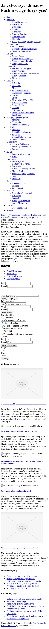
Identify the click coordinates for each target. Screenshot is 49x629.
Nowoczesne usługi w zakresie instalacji (16, 491)
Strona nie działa (11, 323)
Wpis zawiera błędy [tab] (15, 276)
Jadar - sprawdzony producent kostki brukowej (19, 431)
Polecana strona (8, 301)
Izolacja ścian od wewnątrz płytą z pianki (24, 599)
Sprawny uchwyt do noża (18, 588)
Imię (3, 283)
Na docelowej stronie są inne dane (18, 334)
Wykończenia (14, 215)
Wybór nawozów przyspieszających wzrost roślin (20, 548)
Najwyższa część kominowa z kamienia (24, 581)
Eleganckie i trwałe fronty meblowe (22, 576)
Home (3, 215)
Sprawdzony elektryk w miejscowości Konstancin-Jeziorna (23, 404)
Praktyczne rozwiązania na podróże (22, 583)
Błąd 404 (8, 331)
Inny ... (7, 336)
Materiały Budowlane (31, 215)
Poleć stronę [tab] (12, 273)
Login (3, 348)
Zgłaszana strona (8, 317)
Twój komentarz (8, 296)
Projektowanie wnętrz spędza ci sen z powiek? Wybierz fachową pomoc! (27, 617)
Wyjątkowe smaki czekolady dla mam (23, 586)
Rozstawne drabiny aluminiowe (20, 604)
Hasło (3, 353)
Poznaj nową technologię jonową (21, 578)
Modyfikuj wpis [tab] (13, 278)
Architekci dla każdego (16, 601)
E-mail (4, 286)
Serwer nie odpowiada (13, 328)
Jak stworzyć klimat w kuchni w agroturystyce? (23, 216)
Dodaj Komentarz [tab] (14, 271)
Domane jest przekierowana (16, 326)
